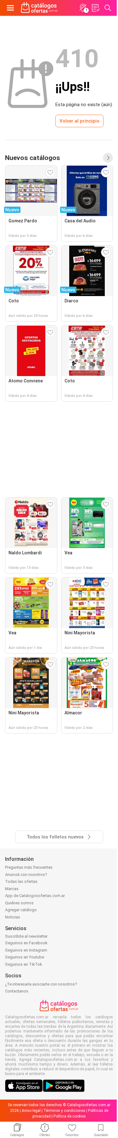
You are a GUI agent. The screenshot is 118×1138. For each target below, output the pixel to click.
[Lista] (95, 8)
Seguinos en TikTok (23, 964)
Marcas (12, 888)
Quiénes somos (19, 903)
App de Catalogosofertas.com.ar (35, 895)
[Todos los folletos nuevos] (108, 158)
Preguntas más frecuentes (29, 867)
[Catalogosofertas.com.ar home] (39, 8)
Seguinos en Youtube (24, 957)
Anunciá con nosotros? (26, 874)
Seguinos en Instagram (26, 950)
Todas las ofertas (21, 881)
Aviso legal (31, 1110)
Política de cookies (69, 1116)
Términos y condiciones (64, 1110)
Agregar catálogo (21, 909)
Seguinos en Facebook (26, 943)
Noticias (12, 917)
